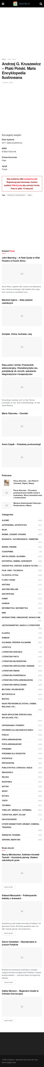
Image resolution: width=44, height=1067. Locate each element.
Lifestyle (6, 647)
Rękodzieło (7, 772)
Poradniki (6, 749)
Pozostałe (7, 758)
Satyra (5, 786)
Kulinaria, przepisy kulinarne (16, 642)
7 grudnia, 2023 (7, 82)
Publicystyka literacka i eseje (17, 767)
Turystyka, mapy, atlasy (14, 814)
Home (4, 59)
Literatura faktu (10, 656)
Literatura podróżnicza (14, 675)
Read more (8, 887)
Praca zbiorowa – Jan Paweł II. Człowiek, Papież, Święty (26, 482)
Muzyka (5, 699)
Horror (5, 603)
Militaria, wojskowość (13, 689)
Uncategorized (9, 819)
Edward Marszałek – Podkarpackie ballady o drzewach (19, 897)
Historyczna (8, 594)
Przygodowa (8, 763)
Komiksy (6, 637)
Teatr (4, 800)
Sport (5, 791)
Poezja (5, 735)
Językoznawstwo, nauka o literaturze (21, 625)
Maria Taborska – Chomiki (15, 413)
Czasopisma (7, 551)
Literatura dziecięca (12, 652)
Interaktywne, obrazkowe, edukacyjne (21, 617)
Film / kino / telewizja (12, 570)
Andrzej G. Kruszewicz (16, 195)
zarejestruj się (30, 178)
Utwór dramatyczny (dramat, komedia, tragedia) (20, 825)
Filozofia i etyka (10, 575)
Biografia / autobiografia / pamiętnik (20, 539)
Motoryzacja (8, 694)
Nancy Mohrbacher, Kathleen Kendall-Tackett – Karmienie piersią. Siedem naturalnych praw (21, 857)
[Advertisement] (22, 32)
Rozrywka (7, 782)
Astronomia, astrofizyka (14, 525)
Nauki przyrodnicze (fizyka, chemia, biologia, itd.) (19, 705)
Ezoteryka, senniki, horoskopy (17, 561)
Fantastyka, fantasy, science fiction (20, 565)
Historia (6, 584)
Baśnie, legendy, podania (14, 534)
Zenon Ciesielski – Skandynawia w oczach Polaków (19, 943)
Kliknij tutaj (17, 185)
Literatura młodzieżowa (14, 661)
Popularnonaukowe (12, 744)
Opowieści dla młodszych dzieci (17, 730)
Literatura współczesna (14, 684)
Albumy (5, 520)
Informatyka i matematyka (15, 608)
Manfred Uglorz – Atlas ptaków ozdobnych (17, 301)
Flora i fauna (12, 59)
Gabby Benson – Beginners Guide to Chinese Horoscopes (20, 992)
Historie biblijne (10, 589)
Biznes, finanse (9, 547)
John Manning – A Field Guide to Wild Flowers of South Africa (21, 259)
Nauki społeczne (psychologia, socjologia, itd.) (17, 716)
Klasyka (6, 633)
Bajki (4, 529)
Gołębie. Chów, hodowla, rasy (17, 334)
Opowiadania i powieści (13, 725)
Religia (5, 777)
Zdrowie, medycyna (11, 839)
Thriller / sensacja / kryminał (17, 810)
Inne (4, 612)
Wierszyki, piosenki (11, 835)
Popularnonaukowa (12, 739)
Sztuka (5, 796)
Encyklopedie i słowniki (13, 556)
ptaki (30, 195)
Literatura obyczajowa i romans (18, 666)
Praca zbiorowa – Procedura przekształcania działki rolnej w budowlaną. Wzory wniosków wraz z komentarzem (27, 494)
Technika (6, 805)
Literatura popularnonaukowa (17, 680)
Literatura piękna (11, 670)
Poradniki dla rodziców (13, 753)
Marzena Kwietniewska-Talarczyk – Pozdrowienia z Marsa (27, 504)
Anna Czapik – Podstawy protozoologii (21, 444)
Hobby (5, 598)
